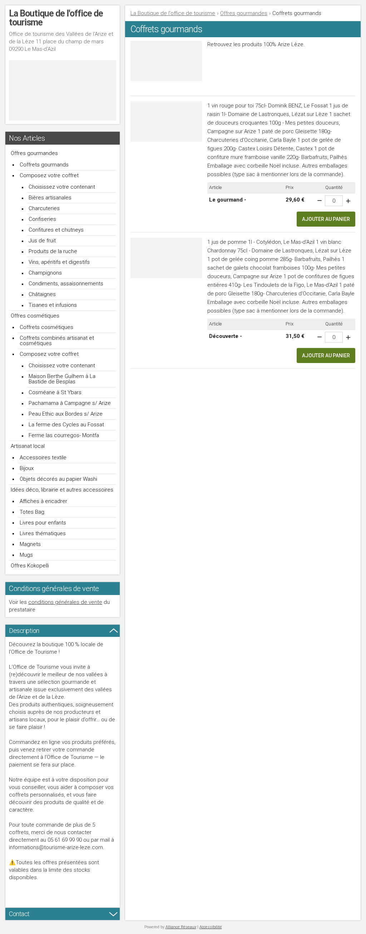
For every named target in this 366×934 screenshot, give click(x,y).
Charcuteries (44, 208)
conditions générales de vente (65, 602)
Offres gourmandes (34, 153)
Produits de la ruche (53, 251)
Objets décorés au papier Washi (58, 479)
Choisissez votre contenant (62, 187)
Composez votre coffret (49, 175)
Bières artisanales (50, 197)
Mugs (26, 555)
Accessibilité (210, 927)
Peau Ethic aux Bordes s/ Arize (66, 414)
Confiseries (42, 219)
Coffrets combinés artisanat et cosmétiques (57, 341)
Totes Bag (32, 512)
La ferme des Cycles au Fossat (66, 424)
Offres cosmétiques (35, 316)
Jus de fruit (42, 240)
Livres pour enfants (43, 522)
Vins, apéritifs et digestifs (59, 262)
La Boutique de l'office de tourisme (172, 13)
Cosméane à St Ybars (55, 392)
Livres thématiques (43, 533)
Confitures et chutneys (56, 230)
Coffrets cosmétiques (46, 327)
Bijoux (27, 468)
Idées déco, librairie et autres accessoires (62, 490)
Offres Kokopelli (30, 565)
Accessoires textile (43, 457)
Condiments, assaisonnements (66, 283)
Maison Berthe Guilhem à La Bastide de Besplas (62, 379)
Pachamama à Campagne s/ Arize (70, 403)
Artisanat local (28, 446)
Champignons (45, 273)
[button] (326, 219)
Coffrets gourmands (44, 164)
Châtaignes (42, 294)
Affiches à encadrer (43, 501)
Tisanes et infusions (53, 305)
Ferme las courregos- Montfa (64, 435)
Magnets (30, 544)
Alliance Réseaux (180, 927)
